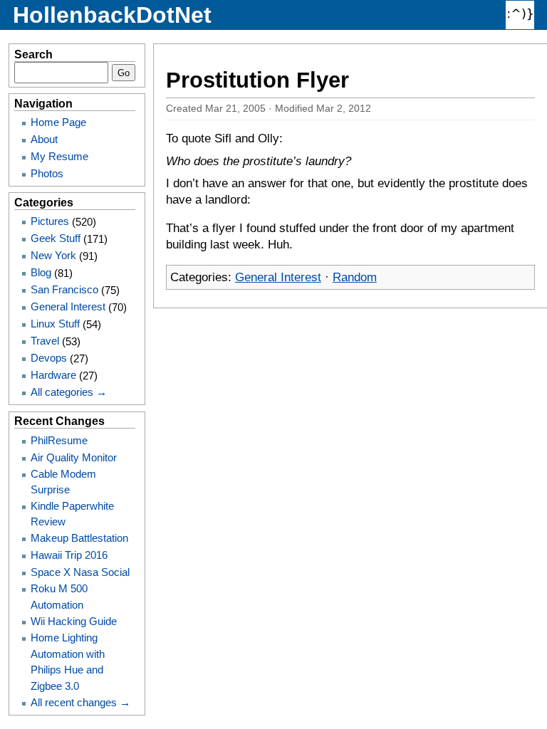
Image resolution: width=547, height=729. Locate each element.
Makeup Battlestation (79, 538)
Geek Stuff (55, 238)
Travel (45, 341)
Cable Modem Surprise (63, 481)
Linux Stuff (55, 324)
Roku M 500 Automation (59, 596)
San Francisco (64, 289)
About (44, 139)
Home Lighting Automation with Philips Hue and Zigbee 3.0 (68, 661)
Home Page (58, 122)
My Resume (59, 156)
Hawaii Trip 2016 (69, 555)
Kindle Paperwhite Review (72, 514)
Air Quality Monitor (74, 457)
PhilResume (59, 440)
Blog (41, 272)
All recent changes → (80, 702)
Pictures (50, 221)
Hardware (53, 375)
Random (355, 277)
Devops (49, 358)
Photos (47, 173)
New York (53, 255)
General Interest (278, 277)
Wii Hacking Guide (74, 621)
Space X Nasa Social (80, 572)
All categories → (69, 392)
